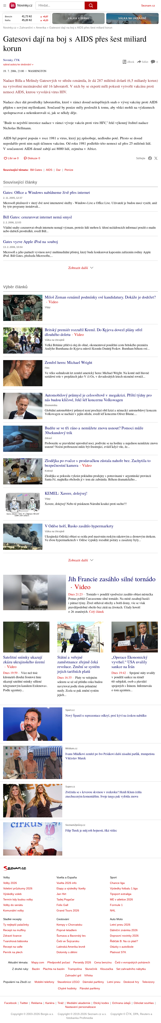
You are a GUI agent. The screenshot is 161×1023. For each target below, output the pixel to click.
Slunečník (91, 968)
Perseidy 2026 (82, 962)
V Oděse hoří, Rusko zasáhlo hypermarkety (79, 526)
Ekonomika (51, 405)
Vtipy (47, 307)
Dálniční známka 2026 (124, 930)
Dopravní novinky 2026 (124, 935)
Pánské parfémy (90, 988)
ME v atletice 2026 (121, 899)
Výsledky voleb (12, 893)
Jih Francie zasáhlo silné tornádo (112, 578)
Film (47, 368)
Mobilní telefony (44, 981)
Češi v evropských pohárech (132, 962)
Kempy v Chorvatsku (69, 924)
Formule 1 (116, 905)
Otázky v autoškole (122, 946)
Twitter (24, 1003)
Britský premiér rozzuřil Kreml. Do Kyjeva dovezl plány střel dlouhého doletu (93, 332)
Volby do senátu (13, 905)
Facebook (10, 1003)
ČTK (17, 60)
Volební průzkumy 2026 (17, 888)
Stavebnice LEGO (68, 981)
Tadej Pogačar (65, 899)
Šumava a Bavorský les (71, 935)
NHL (112, 910)
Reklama (36, 1003)
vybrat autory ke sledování (17, 64)
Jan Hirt (61, 893)
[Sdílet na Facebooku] (150, 158)
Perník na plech (13, 952)
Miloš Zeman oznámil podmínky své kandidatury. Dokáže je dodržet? (100, 297)
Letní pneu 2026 (120, 924)
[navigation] (5, 5)
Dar (58, 169)
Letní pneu (113, 981)
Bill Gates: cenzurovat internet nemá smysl (37, 217)
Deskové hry (131, 981)
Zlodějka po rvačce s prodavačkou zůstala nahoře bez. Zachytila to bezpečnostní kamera (98, 463)
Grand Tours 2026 (68, 910)
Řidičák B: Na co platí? (124, 941)
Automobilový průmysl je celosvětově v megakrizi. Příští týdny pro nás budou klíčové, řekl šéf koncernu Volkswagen (98, 397)
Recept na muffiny (14, 930)
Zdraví (48, 438)
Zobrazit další (78, 267)
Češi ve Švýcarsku (68, 941)
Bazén (36, 968)
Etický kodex (101, 1003)
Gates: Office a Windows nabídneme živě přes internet (46, 192)
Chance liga (117, 882)
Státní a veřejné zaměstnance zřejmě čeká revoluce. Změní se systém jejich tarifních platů (78, 664)
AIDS (49, 169)
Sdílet (145, 62)
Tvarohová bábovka (15, 941)
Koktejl (49, 470)
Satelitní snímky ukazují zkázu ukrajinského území (24, 659)
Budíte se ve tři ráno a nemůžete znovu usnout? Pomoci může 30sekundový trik (94, 430)
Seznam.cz (148, 5)
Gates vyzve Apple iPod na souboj (30, 241)
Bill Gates (36, 169)
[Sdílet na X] (156, 158)
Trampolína (75, 968)
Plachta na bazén (54, 968)
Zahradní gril (73, 975)
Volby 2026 (10, 882)
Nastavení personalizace (80, 1006)
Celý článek (96, 611)
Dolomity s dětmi (67, 952)
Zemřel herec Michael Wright (68, 362)
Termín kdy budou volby (18, 899)
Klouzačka (106, 968)
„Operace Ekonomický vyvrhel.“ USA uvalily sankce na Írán (129, 661)
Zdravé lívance (12, 935)
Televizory (148, 981)
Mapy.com (37, 962)
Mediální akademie (78, 1003)
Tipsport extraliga (120, 893)
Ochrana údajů (121, 1003)
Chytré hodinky (67, 988)
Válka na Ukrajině (54, 340)
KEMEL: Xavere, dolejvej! (66, 493)
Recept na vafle (13, 946)
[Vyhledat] (91, 5)
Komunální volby (13, 910)
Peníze (69, 169)
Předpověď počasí (58, 962)
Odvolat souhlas (144, 1003)
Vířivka (88, 975)
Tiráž (61, 1003)
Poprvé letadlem (67, 930)
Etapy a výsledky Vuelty (71, 888)
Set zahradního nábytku (131, 968)
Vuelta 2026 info (67, 882)
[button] (22, 308)
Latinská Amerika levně (71, 946)
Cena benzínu (103, 962)
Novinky (8, 60)
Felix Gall (62, 905)
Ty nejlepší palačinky (16, 924)
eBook (130, 62)
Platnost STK (118, 952)
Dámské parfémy (93, 981)
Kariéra (49, 1003)
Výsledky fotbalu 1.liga (124, 888)
